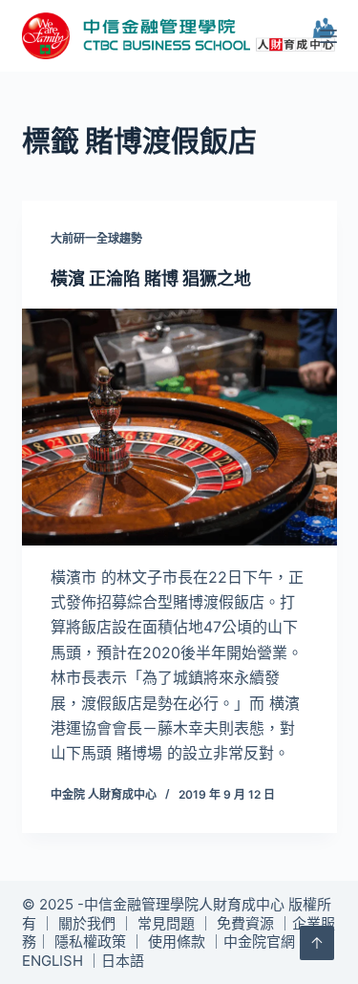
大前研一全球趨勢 (96, 238)
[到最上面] (317, 943)
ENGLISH (52, 961)
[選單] (328, 36)
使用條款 (176, 941)
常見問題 (166, 923)
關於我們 (87, 923)
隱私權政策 (90, 941)
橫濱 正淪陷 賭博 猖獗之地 (151, 278)
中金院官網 (259, 941)
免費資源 (245, 923)
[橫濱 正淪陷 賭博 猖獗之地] (179, 427)
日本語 (122, 961)
